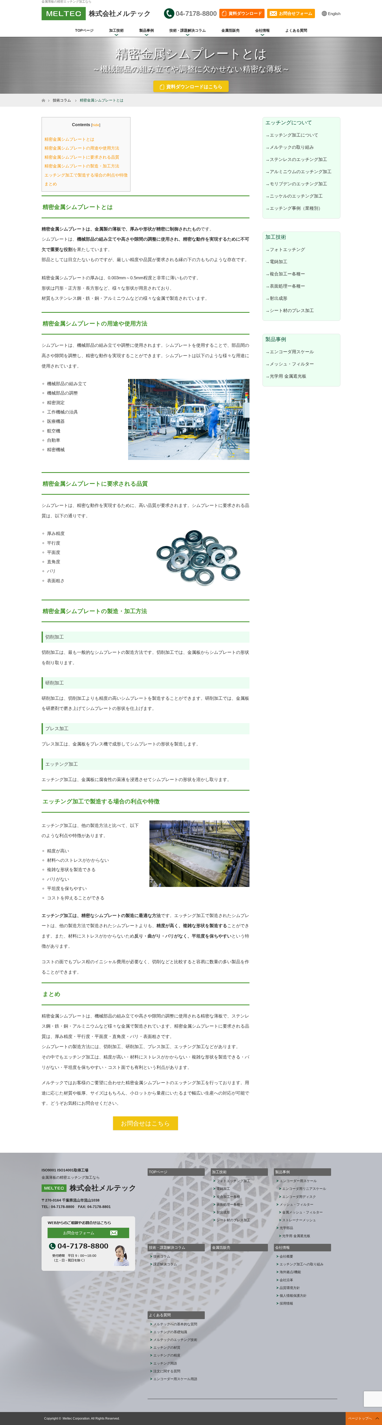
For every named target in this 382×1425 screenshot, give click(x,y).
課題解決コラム (165, 1264)
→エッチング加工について (291, 135)
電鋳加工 (223, 1189)
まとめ (50, 184)
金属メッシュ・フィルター (302, 1212)
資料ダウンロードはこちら (194, 86)
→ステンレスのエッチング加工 (296, 159)
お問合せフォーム (295, 13)
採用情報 (286, 1303)
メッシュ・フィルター (296, 1204)
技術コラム (62, 100)
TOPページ (84, 30)
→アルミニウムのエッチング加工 (298, 171)
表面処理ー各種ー (229, 1204)
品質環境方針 (290, 1288)
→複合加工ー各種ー (285, 274)
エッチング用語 (165, 1363)
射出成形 (223, 1212)
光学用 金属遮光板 (296, 1236)
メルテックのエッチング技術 (175, 1340)
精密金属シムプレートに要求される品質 (81, 157)
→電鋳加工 (276, 261)
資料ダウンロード (245, 13)
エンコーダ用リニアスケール (304, 1189)
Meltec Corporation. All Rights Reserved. (91, 1418)
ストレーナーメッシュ (299, 1220)
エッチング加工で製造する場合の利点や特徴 (86, 175)
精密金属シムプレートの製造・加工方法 (81, 166)
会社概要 (286, 1256)
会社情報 (262, 30)
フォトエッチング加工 (233, 1181)
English (334, 13)
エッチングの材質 (166, 1347)
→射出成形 (276, 298)
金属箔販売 (230, 30)
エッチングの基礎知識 (170, 1332)
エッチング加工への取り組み (302, 1264)
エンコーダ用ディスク (299, 1197)
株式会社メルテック (103, 1188)
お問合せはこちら (145, 1123)
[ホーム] (43, 96)
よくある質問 (296, 30)
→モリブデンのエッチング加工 (296, 183)
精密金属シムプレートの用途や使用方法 (81, 148)
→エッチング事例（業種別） (294, 208)
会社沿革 (286, 1280)
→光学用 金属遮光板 (285, 376)
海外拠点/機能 (290, 1272)
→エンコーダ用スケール (289, 351)
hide (95, 125)
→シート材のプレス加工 (289, 310)
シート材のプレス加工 (233, 1220)
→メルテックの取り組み (289, 147)
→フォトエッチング (285, 249)
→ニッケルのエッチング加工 (294, 196)
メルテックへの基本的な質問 (175, 1324)
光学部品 (286, 1228)
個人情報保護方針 (293, 1296)
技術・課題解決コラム (187, 30)
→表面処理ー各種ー (285, 286)
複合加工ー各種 (228, 1197)
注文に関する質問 (166, 1371)
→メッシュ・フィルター (289, 364)
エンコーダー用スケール (298, 1181)
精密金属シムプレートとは (69, 139)
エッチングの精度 (166, 1355)
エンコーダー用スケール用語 (175, 1379)
